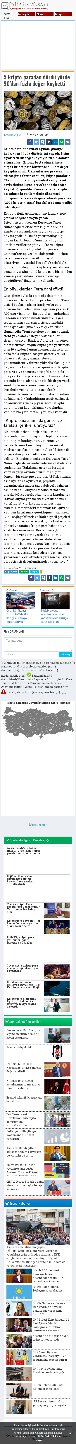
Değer (35, 571)
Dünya (38, 14)
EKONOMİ (11, 135)
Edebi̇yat (57, 14)
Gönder (64, 654)
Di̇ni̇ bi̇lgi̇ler (22, 14)
